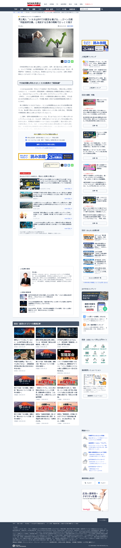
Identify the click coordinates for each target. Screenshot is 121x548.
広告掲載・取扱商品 (77, 542)
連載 (33, 9)
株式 (45, 4)
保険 (81, 4)
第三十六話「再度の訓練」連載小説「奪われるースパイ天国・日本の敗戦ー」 (46, 364)
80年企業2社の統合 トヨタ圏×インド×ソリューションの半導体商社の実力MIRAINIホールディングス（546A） (101, 270)
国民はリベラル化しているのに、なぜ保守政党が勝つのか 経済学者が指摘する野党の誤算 (24, 342)
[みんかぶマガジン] (33, 4)
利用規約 (20, 542)
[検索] (102, 9)
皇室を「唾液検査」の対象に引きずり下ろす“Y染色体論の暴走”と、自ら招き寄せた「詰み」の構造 (67, 417)
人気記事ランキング (95, 87)
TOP (15, 9)
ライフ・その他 (61, 9)
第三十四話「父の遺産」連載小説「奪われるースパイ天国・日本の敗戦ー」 (24, 416)
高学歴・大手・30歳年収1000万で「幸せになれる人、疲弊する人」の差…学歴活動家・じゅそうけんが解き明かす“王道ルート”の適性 (98, 71)
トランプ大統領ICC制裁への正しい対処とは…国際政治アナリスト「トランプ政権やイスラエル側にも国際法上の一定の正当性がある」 (67, 366)
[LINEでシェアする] (72, 61)
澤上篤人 (20, 26)
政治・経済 (49, 9)
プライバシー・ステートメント (41, 542)
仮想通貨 (63, 4)
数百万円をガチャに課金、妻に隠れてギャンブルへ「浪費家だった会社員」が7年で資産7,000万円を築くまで (98, 79)
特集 (27, 9)
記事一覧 (95, 125)
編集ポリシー (92, 542)
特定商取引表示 (53, 542)
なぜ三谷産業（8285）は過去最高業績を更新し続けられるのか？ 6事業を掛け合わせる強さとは (101, 253)
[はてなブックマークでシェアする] (69, 61)
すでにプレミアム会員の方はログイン (45, 148)
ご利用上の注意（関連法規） (64, 542)
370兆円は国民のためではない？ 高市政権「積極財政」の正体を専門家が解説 (67, 342)
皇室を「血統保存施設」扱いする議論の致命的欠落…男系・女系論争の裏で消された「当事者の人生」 (46, 417)
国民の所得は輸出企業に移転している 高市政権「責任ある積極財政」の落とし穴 (46, 342)
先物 (75, 4)
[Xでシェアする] (62, 61)
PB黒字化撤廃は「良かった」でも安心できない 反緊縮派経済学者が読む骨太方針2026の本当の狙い (24, 365)
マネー (41, 9)
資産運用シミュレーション (95, 395)
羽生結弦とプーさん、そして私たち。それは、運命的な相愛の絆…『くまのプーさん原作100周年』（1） (98, 63)
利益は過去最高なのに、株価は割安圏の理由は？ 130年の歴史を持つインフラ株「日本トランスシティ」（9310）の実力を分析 (101, 245)
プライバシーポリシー (28, 542)
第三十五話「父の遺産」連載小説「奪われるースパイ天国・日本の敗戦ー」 (24, 390)
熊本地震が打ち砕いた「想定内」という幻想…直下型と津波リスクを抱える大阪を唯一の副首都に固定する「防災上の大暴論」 (67, 392)
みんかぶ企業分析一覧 (95, 278)
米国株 (52, 4)
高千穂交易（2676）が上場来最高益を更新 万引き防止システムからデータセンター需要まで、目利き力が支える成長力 (100, 261)
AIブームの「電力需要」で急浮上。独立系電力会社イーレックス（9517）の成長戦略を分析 (100, 237)
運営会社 (15, 542)
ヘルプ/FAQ (85, 542)
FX (57, 4)
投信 (70, 4)
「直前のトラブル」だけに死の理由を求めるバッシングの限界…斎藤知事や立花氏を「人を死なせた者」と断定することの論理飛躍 (46, 392)
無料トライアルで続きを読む (46, 144)
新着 (21, 9)
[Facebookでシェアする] (65, 61)
